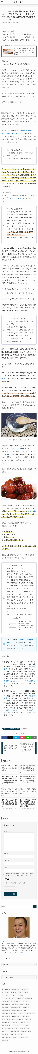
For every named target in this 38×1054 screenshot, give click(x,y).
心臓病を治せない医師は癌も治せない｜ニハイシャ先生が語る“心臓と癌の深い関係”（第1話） (25, 625)
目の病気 (6, 1016)
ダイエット (6, 995)
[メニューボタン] (2, 2)
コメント (7, 831)
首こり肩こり (23, 1037)
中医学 (5, 1001)
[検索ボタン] (36, 2)
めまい (5, 992)
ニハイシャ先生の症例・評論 (11, 728)
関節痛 (5, 1034)
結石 (28, 1019)
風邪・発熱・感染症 (9, 1037)
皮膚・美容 (30, 1013)
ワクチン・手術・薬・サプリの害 (12, 998)
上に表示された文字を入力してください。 (16, 883)
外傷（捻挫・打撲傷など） (20, 1004)
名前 (6, 854)
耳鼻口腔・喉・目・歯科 (10, 1022)
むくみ (25, 989)
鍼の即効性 (26, 1031)
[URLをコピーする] (34, 737)
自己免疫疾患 (24, 1028)
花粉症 (5, 1031)
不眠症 (28, 998)
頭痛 (13, 1034)
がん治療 (16, 989)
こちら (21, 952)
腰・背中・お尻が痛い (9, 1028)
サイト (5, 867)
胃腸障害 (25, 728)
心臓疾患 (26, 1007)
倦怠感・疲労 (16, 1001)
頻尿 (20, 1034)
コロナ (14, 992)
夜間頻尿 (5, 1007)
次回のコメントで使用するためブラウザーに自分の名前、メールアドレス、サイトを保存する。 (19, 874)
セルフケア (23, 992)
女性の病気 (15, 1007)
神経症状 (26, 1016)
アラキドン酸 (16, 448)
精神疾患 (6, 1019)
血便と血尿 (15, 1031)
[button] (4, 737)
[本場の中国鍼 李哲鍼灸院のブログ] (19, 2)
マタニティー (18, 995)
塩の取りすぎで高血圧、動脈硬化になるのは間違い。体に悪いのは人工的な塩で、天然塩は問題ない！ (24, 51)
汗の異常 (6, 1010)
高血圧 (5, 1040)
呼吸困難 (6, 1004)
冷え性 (26, 1001)
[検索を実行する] (35, 906)
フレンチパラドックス (11, 169)
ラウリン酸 (32, 511)
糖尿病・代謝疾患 (18, 1019)
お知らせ (6, 989)
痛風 (21, 1013)
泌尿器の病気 (17, 1010)
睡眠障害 (16, 1016)
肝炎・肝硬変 (26, 1022)
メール (6, 860)
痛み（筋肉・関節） (9, 1013)
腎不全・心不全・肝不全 (20, 1025)
